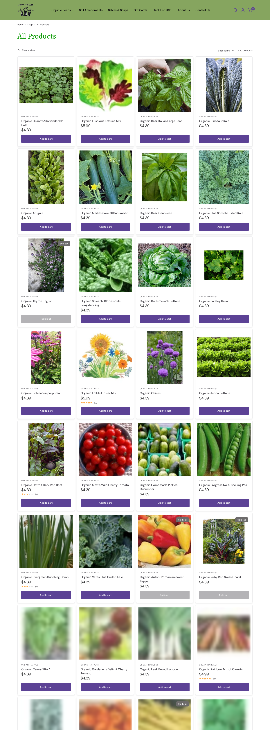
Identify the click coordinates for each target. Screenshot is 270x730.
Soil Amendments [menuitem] (91, 10)
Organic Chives (150, 393)
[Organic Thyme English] (46, 265)
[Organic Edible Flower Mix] (105, 357)
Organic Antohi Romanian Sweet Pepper (162, 579)
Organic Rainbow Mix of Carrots (221, 669)
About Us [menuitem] (184, 10)
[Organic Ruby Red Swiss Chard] (224, 541)
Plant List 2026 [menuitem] (162, 10)
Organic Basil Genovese (156, 213)
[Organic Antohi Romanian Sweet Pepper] (164, 541)
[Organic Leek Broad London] (164, 633)
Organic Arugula (32, 213)
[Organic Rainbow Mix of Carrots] (224, 633)
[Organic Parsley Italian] (224, 265)
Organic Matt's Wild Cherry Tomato (105, 485)
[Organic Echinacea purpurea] (46, 357)
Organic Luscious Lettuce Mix (101, 121)
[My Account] (242, 10)
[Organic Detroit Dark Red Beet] (46, 449)
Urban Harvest (30, 116)
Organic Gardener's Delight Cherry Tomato (104, 671)
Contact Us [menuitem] (202, 10)
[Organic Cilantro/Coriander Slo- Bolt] (46, 85)
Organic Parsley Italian (214, 301)
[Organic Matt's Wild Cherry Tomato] (105, 449)
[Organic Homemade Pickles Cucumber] (164, 449)
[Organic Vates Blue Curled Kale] (105, 541)
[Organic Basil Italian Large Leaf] (164, 85)
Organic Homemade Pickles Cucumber (158, 487)
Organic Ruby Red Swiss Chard (220, 577)
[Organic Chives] (164, 357)
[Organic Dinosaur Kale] (224, 85)
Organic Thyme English (36, 301)
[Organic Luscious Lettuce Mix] (105, 85)
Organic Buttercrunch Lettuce (160, 301)
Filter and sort (29, 50)
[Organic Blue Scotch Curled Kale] (224, 177)
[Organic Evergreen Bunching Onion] (46, 541)
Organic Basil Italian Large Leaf (161, 121)
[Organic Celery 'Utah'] (46, 633)
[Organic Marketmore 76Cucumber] (105, 177)
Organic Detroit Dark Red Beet (41, 485)
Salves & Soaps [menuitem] (118, 10)
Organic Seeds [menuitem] (61, 10)
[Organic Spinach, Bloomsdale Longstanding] (105, 265)
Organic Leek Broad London (159, 669)
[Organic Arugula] (46, 177)
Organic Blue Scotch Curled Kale (221, 213)
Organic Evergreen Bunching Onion (45, 577)
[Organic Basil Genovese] (164, 177)
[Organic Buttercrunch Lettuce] (164, 265)
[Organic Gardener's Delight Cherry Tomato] (105, 633)
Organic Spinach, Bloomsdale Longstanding (100, 303)
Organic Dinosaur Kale (214, 121)
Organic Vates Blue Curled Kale (102, 577)
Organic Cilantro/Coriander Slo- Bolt (43, 123)
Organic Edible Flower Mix (98, 393)
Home (20, 24)
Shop (30, 24)
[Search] (235, 10)
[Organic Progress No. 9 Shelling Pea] (224, 449)
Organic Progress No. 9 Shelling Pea (223, 485)
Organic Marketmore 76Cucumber (104, 213)
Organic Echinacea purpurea (40, 393)
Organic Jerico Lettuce (214, 393)
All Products (43, 24)
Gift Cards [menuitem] (140, 10)
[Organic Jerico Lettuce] (224, 357)
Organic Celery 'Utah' (35, 669)
